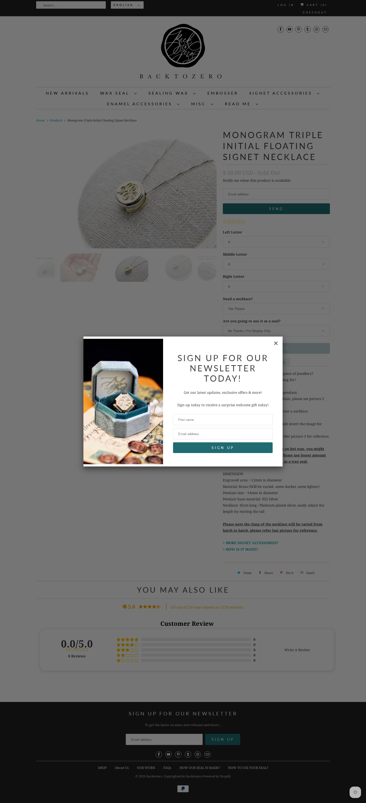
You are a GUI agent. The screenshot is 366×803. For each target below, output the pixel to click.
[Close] (275, 343)
